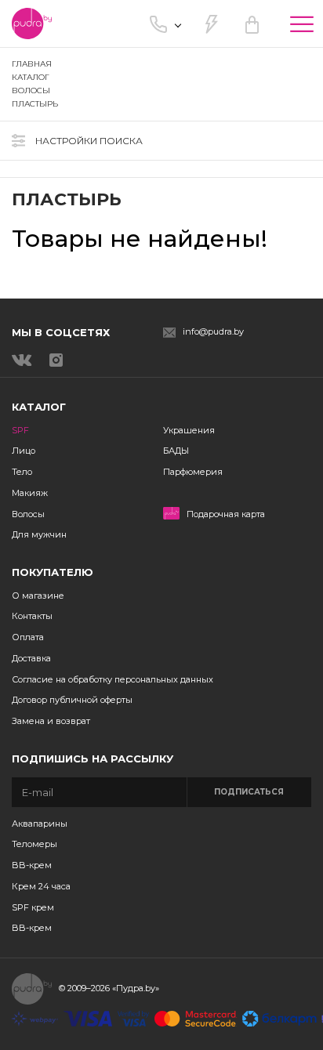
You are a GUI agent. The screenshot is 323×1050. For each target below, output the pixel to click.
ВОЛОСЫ (31, 90)
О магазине (38, 595)
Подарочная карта (226, 514)
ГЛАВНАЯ (32, 64)
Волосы (28, 514)
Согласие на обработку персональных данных (112, 679)
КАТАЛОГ (30, 77)
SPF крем (33, 907)
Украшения (189, 430)
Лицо (23, 450)
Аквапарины (39, 823)
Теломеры (34, 843)
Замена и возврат (51, 720)
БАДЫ (176, 450)
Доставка (31, 658)
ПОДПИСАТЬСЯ (249, 792)
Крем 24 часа (41, 886)
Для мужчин (39, 534)
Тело (22, 471)
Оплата (28, 637)
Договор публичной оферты (72, 699)
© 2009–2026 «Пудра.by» (109, 988)
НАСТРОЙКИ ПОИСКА (89, 141)
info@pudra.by (213, 332)
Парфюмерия (193, 471)
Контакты (32, 615)
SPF (20, 430)
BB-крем (32, 865)
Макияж (30, 492)
